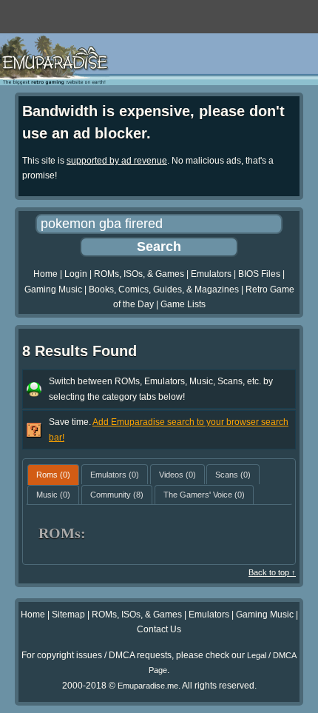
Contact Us (159, 629)
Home (45, 274)
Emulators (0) (114, 474)
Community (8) (116, 494)
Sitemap (68, 614)
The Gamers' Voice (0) (204, 494)
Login (75, 274)
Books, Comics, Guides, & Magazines (164, 289)
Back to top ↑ (272, 572)
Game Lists (183, 304)
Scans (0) (233, 474)
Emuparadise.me (148, 685)
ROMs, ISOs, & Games (139, 274)
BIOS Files (259, 274)
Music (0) (53, 494)
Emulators (211, 274)
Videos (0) (177, 474)
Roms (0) (53, 474)
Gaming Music (53, 289)
